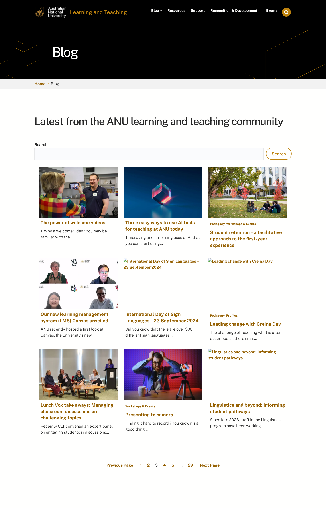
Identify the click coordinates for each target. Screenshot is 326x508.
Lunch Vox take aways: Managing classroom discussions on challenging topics (77, 411)
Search (41, 144)
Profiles (232, 315)
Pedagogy (217, 224)
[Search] (286, 12)
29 (190, 465)
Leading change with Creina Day (246, 324)
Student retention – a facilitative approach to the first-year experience (246, 239)
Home (39, 83)
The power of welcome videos (73, 222)
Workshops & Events (241, 224)
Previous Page (116, 465)
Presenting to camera (149, 414)
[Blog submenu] (161, 11)
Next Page (213, 465)
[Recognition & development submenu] (259, 11)
